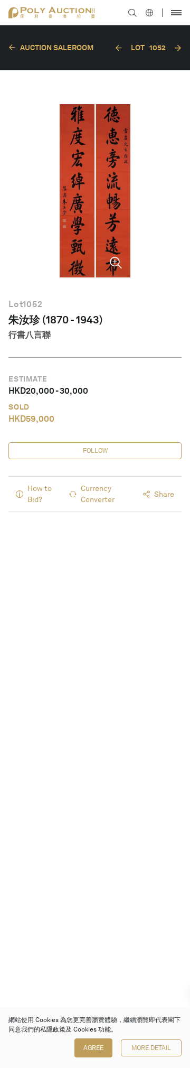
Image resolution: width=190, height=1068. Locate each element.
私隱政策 (52, 1029)
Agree (93, 1048)
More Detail (151, 1048)
